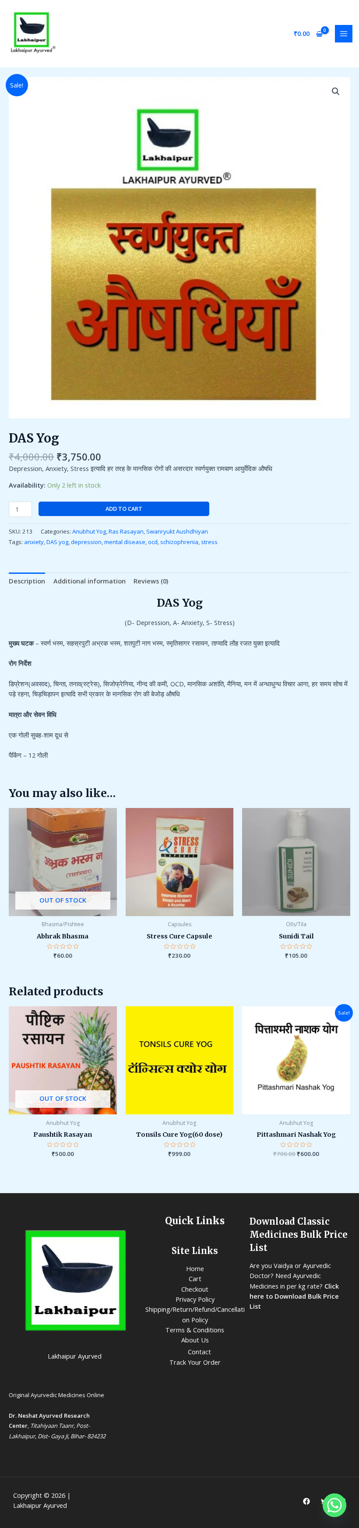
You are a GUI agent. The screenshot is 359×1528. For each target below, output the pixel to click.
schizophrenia (179, 542)
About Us (195, 1339)
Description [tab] (27, 580)
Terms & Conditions (194, 1329)
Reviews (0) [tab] (151, 580)
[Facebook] (306, 1501)
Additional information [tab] (89, 580)
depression (86, 542)
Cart (195, 1278)
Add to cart (124, 509)
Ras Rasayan (126, 531)
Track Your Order (195, 1362)
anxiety (34, 542)
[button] (336, 91)
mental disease (124, 542)
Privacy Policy (195, 1299)
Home (195, 1268)
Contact (199, 1351)
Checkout (194, 1289)
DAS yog (57, 542)
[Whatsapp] (334, 1505)
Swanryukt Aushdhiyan (177, 531)
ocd (153, 542)
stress (209, 542)
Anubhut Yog (89, 531)
